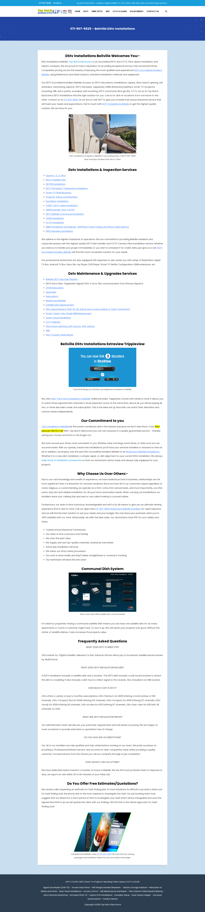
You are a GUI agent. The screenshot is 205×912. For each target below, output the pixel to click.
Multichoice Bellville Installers (125, 508)
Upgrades (51, 292)
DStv (85, 11)
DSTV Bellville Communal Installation (65, 214)
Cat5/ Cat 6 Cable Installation (62, 205)
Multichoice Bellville (56, 300)
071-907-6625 (70, 99)
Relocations (52, 296)
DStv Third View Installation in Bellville (70, 398)
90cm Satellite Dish (56, 179)
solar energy (136, 11)
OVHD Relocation (55, 287)
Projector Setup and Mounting (61, 196)
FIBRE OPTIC (97, 11)
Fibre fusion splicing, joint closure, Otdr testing (70, 326)
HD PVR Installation (55, 184)
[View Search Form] (165, 11)
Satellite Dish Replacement (60, 304)
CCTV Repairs (53, 322)
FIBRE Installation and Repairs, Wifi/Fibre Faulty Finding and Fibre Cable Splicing (87, 226)
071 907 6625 (45, 3)
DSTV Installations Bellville (116, 103)
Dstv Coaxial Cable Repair (59, 334)
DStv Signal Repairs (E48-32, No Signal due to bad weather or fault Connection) (88, 309)
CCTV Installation (55, 222)
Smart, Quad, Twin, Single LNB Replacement (68, 313)
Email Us (57, 3)
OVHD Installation (55, 218)
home (77, 11)
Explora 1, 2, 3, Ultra (55, 175)
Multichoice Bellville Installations (142, 451)
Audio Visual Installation (58, 317)
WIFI (48, 330)
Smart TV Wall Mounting (58, 192)
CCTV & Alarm (120, 11)
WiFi (107, 11)
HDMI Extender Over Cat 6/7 (60, 209)
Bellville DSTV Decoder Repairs (61, 279)
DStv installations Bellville (55, 426)
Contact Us (153, 11)
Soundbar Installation (57, 201)
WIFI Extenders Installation (59, 231)
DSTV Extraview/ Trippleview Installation (67, 188)
